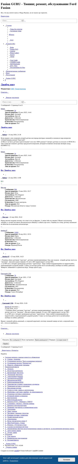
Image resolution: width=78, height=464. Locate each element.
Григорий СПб (6, 273)
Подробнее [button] (14, 461)
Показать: (6, 340)
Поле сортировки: (28, 340)
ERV (12, 89)
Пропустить (5, 16)
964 (15, 189)
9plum (3, 109)
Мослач (3, 187)
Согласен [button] (66, 459)
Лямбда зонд (8, 84)
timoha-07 (4, 230)
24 (15, 110)
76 (15, 275)
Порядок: (52, 340)
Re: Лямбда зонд (8, 170)
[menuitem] (15, 29)
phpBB (16, 451)
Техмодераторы (20, 89)
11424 (16, 232)
